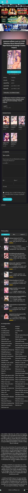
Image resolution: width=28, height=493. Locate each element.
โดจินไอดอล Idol (5, 407)
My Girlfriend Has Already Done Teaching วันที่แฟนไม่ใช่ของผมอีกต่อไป (17, 254)
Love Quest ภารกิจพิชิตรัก (15, 246)
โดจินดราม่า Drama (17, 247)
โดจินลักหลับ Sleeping (20, 371)
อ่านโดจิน (15, 258)
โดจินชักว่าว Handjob (6, 345)
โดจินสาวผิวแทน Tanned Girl (7, 377)
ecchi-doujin (20, 266)
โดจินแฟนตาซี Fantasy (6, 401)
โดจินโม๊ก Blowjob (19, 403)
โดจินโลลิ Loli (18, 405)
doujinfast (20, 239)
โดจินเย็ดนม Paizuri (19, 394)
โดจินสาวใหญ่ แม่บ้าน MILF (7, 384)
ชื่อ (4, 180)
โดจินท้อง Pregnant (19, 352)
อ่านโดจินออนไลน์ (14, 267)
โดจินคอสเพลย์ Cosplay (6, 343)
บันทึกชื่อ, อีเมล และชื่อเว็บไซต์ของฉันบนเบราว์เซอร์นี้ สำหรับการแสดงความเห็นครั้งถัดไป (14, 194)
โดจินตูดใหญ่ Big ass (6, 352)
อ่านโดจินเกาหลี (22, 267)
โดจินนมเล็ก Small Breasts (7, 356)
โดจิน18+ (23, 309)
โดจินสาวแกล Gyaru (5, 381)
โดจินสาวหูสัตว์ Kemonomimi (7, 379)
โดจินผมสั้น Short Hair (6, 364)
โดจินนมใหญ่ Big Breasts (21, 356)
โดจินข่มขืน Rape (5, 339)
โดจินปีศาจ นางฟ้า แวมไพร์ (7, 362)
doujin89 (15, 239)
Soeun (10, 272)
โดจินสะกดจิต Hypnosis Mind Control (9, 375)
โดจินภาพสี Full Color (17, 241)
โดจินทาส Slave (18, 354)
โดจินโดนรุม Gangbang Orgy (7, 403)
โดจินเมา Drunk (4, 394)
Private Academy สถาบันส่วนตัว (16, 280)
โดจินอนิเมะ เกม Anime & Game (11, 92)
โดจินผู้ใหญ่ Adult (5, 366)
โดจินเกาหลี (24, 241)
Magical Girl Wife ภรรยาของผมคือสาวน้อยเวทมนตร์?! (17, 289)
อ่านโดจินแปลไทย (21, 317)
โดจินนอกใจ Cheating (6, 358)
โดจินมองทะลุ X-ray (19, 369)
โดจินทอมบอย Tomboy (6, 354)
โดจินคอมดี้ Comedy (19, 341)
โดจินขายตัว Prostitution (21, 339)
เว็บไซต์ (5, 186)
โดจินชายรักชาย (15, 318)
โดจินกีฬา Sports (19, 337)
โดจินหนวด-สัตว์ (4, 386)
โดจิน (18, 258)
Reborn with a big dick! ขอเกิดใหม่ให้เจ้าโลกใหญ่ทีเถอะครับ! (17, 263)
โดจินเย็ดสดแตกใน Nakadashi (7, 396)
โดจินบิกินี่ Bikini (4, 360)
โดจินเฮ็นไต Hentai (19, 398)
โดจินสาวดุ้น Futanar (19, 375)
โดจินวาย (3, 373)
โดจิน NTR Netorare (5, 335)
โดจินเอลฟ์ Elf (4, 398)
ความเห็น (5, 163)
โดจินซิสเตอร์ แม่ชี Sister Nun (7, 349)
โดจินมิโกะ (3, 371)
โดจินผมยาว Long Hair (20, 362)
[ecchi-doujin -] (7, 3)
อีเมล (15, 180)
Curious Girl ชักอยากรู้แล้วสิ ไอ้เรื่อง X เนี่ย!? (17, 305)
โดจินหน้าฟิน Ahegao (20, 386)
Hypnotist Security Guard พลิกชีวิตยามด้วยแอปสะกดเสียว (17, 315)
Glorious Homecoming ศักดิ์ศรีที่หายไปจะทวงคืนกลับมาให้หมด (17, 297)
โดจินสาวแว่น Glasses (20, 381)
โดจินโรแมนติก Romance (6, 405)
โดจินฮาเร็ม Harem (5, 390)
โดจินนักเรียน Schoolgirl (20, 358)
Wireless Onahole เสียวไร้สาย (16, 238)
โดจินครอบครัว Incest (6, 341)
